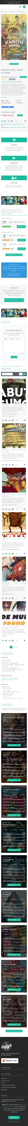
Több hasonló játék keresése (14, 1031)
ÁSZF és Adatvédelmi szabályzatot (14, 1105)
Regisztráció (4, 1078)
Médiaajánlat (4, 1089)
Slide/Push (23, 127)
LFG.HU (20, 1)
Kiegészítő (19, 124)
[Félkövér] (5, 339)
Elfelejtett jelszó (5, 1080)
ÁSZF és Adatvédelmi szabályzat (8, 1085)
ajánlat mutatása (14, 255)
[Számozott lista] (14, 339)
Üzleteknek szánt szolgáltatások (9, 1087)
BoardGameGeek (13, 1)
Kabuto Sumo (11, 81)
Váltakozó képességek (14, 127)
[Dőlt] (8, 339)
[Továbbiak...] (20, 339)
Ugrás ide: (23, 77)
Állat (2, 125)
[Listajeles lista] (11, 339)
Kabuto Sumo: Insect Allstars (9, 678)
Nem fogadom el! (14, 1121)
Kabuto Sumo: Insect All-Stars (10, 679)
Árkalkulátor (11, 3)
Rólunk (3, 1083)
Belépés (18, 3)
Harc (23, 124)
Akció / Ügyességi (11, 124)
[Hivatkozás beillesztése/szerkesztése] (17, 339)
